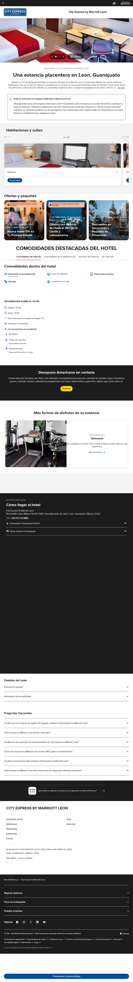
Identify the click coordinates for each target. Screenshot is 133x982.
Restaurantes (11, 829)
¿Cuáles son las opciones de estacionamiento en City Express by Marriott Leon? (41, 742)
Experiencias (11, 833)
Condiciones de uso (56, 939)
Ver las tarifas (14, 180)
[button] (114, 3)
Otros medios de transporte (23, 531)
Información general (13, 687)
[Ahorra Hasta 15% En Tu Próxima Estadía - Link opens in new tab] (24, 220)
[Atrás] (7, 137)
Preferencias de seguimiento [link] (14, 939)
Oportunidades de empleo (36, 939)
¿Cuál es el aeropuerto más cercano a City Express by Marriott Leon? (36, 761)
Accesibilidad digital (11, 942)
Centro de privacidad (102, 939)
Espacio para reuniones (104, 274)
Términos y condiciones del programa (79, 939)
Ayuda (36, 942)
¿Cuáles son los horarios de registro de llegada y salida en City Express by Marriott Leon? (46, 723)
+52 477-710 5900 (19, 518)
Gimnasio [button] (12, 281)
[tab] (28, 256)
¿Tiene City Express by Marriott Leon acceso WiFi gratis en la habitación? (38, 751)
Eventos (9, 838)
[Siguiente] (125, 137)
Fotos (68, 819)
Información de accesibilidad (17, 696)
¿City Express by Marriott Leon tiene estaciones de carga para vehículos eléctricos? (43, 770)
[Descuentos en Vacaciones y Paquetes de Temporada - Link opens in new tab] (109, 220)
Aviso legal (70, 824)
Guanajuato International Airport (25, 523)
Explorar (66, 388)
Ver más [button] (121, 88)
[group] (66, 383)
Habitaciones (11, 824)
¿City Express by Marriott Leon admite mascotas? (27, 732)
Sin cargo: (19, 858)
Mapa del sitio (26, 942)
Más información (95, 452)
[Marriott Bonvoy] (124, 3)
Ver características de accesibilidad (22, 329)
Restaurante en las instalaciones (21, 274)
